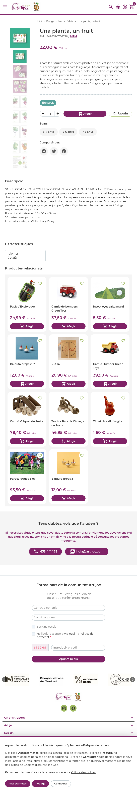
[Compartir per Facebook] (44, 151)
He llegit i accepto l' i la (65, 635)
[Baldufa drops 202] (27, 361)
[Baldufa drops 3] (68, 476)
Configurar (60, 783)
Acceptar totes (18, 783)
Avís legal (68, 633)
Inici (39, 21)
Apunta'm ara (68, 659)
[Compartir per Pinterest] (64, 151)
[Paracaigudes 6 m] (27, 476)
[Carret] (131, 7)
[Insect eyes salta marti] (110, 304)
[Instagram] (64, 708)
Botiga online (54, 21)
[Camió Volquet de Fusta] (27, 419)
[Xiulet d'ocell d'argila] (110, 419)
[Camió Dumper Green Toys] (110, 361)
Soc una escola (46, 626)
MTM (73, 36)
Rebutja (40, 783)
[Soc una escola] (117, 7)
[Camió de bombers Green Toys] (68, 304)
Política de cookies (83, 772)
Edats (70, 21)
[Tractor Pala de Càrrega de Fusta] (68, 419)
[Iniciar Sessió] (124, 8)
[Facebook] (73, 708)
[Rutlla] (68, 361)
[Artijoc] (26, 7)
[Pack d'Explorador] (27, 304)
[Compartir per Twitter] (54, 151)
